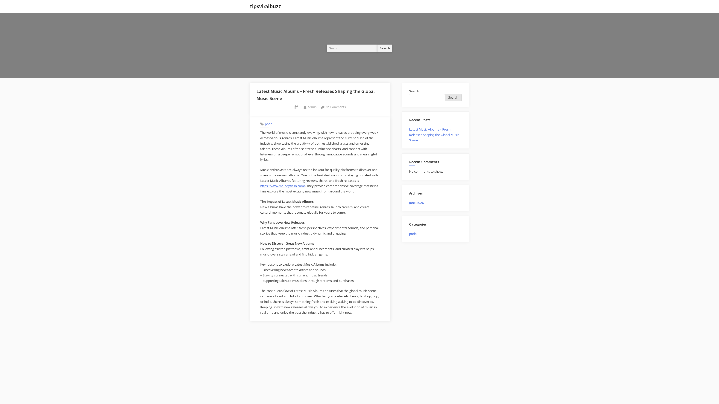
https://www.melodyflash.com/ (282, 186)
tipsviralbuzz (265, 6)
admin (312, 107)
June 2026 (416, 203)
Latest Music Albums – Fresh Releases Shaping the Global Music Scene (434, 134)
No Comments (335, 107)
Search (414, 91)
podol (269, 124)
